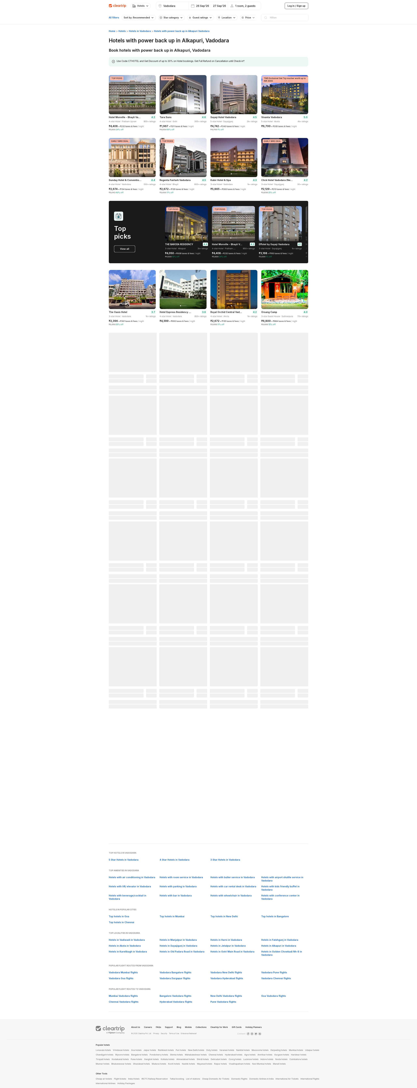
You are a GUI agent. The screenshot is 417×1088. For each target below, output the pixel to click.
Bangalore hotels (139, 1054)
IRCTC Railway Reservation (155, 1079)
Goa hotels (136, 1050)
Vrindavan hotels (121, 1050)
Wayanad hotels (204, 1064)
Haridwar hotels (298, 1054)
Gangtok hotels (151, 1059)
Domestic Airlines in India (261, 1079)
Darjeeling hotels (279, 1050)
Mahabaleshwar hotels (196, 1054)
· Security (163, 1033)
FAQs (158, 1027)
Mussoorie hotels (260, 1050)
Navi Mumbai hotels (261, 1064)
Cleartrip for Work (219, 1027)
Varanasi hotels (226, 1050)
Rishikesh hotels (166, 1050)
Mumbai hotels (296, 1050)
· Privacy (155, 1033)
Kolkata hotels (167, 1059)
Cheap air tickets (104, 1079)
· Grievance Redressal (188, 1033)
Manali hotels (279, 1064)
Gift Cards (237, 1027)
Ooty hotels (211, 1050)
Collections (201, 1027)
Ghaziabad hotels (141, 1064)
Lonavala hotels (103, 1050)
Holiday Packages (126, 1083)
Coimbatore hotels (298, 1059)
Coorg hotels (235, 1059)
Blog (179, 1027)
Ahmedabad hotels (185, 1059)
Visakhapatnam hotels (239, 1064)
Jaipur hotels (150, 1050)
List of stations (193, 1079)
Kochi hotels (174, 1064)
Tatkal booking (177, 1079)
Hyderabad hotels (233, 1054)
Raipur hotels (220, 1064)
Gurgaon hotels (281, 1054)
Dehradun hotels (219, 1059)
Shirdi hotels (203, 1059)
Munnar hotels (102, 1064)
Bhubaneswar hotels (121, 1064)
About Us (135, 1027)
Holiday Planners (253, 1027)
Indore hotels (266, 1059)
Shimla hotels (176, 1054)
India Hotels (134, 1079)
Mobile (188, 1027)
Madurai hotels (159, 1064)
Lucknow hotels (251, 1059)
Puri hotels (181, 1050)
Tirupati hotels (103, 1059)
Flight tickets (120, 1079)
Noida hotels (281, 1059)
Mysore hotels (122, 1054)
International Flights (310, 1079)
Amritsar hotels (265, 1054)
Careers (148, 1027)
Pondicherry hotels (159, 1054)
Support (169, 1027)
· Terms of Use (173, 1033)
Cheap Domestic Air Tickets (215, 1079)
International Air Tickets (287, 1079)
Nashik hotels (188, 1064)
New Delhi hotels (196, 1050)
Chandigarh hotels (104, 1054)
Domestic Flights (239, 1079)
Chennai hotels (216, 1054)
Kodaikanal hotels (120, 1059)
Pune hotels (136, 1059)
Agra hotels (250, 1054)
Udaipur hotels (312, 1050)
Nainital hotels (243, 1050)
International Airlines (105, 1083)
